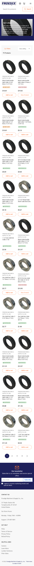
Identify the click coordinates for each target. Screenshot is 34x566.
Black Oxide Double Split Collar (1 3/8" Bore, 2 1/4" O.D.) (8, 161)
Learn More (5, 548)
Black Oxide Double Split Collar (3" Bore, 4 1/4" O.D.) (24, 82)
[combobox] (17, 9)
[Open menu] (30, 3)
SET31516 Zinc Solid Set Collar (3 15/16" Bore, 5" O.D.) (24, 279)
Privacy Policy (5, 534)
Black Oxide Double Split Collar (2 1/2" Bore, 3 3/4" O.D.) (23, 357)
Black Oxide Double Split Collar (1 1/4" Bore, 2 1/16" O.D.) (8, 201)
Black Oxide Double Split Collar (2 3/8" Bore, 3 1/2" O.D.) (8, 82)
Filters (8, 48)
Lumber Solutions (7, 551)
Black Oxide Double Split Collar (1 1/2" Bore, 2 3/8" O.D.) (8, 397)
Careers (3, 546)
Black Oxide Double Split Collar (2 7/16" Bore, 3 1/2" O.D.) (23, 241)
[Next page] (27, 456)
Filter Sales (4, 553)
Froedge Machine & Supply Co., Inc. (15, 561)
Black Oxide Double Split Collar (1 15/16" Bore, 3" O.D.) (24, 397)
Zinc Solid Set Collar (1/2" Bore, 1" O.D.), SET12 (23, 318)
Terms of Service (6, 531)
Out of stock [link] (25, 95)
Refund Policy (5, 536)
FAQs (3, 529)
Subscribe (28, 480)
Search (29, 9)
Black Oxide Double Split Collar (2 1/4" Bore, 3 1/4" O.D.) (8, 121)
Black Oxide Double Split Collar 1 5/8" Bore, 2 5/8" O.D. (24, 121)
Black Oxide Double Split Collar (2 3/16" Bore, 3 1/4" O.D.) (8, 357)
